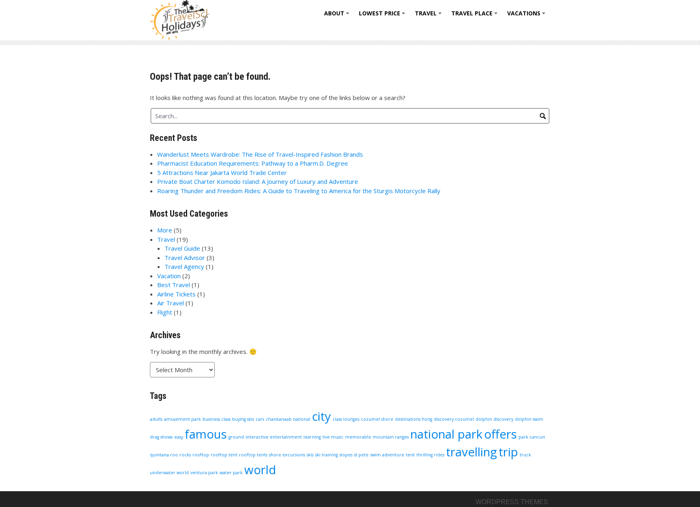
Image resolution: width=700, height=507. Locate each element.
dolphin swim (529, 419)
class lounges (346, 419)
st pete (361, 455)
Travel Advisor (184, 258)
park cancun (532, 437)
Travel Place (475, 16)
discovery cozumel (454, 419)
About (338, 16)
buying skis (243, 419)
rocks (185, 455)
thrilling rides (430, 455)
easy (178, 437)
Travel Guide (182, 248)
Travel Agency (184, 266)
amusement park (182, 419)
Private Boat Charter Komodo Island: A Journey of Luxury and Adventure (257, 181)
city (321, 416)
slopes (345, 455)
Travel (429, 16)
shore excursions (287, 455)
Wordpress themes (512, 501)
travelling (471, 452)
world (260, 470)
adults (156, 419)
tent (410, 455)
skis (310, 455)
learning (312, 437)
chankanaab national (288, 419)
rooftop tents (253, 455)
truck (525, 455)
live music (333, 437)
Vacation (169, 276)
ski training (326, 455)
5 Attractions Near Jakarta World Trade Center (222, 172)
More (164, 230)
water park (231, 472)
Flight (164, 312)
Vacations (527, 16)
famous (206, 434)
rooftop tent (224, 455)
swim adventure (387, 455)
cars (260, 419)
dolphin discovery (494, 419)
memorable (358, 437)
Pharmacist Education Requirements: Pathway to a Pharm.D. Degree (252, 163)
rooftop (200, 455)
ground (236, 437)
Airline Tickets (176, 294)
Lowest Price (383, 16)
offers (500, 434)
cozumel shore (377, 419)
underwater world (169, 472)
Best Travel (173, 285)
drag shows (161, 437)
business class (216, 419)
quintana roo (164, 455)
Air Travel (170, 303)
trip (508, 452)
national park (446, 434)
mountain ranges (391, 437)
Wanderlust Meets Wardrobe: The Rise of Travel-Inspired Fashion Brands (260, 154)
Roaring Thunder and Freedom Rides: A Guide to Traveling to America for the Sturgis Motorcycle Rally (298, 191)
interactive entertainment (273, 437)
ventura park (204, 472)
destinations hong (413, 419)
